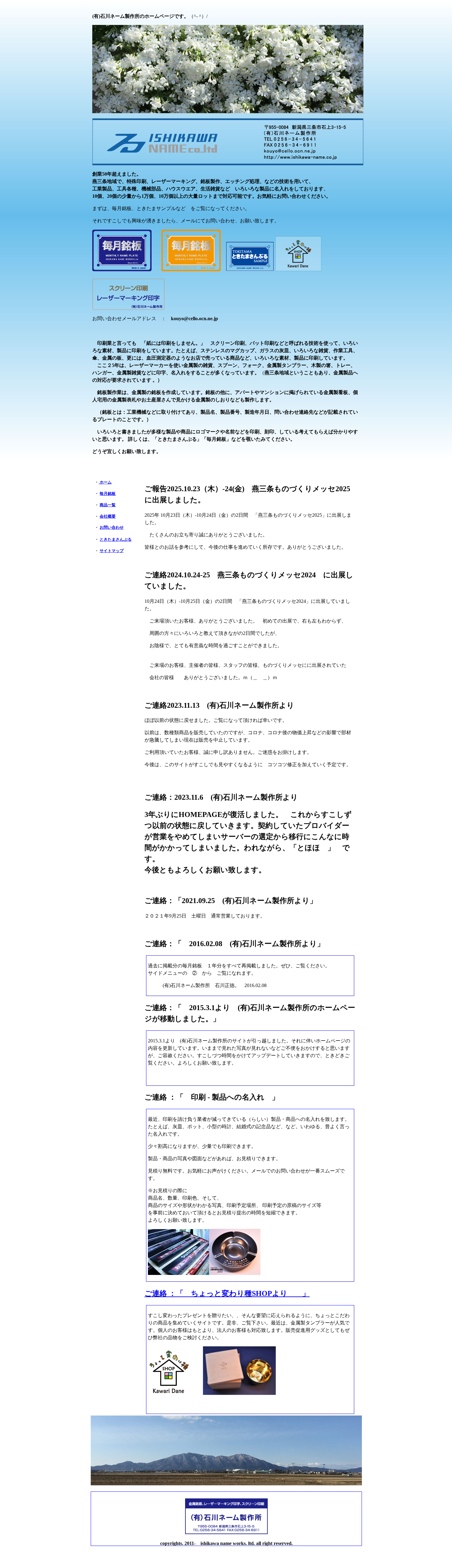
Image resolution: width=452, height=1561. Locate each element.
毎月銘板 (108, 493)
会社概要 (108, 516)
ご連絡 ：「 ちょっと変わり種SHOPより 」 (227, 1293)
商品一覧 (108, 505)
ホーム (105, 482)
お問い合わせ (112, 527)
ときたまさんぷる (116, 539)
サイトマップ (112, 550)
